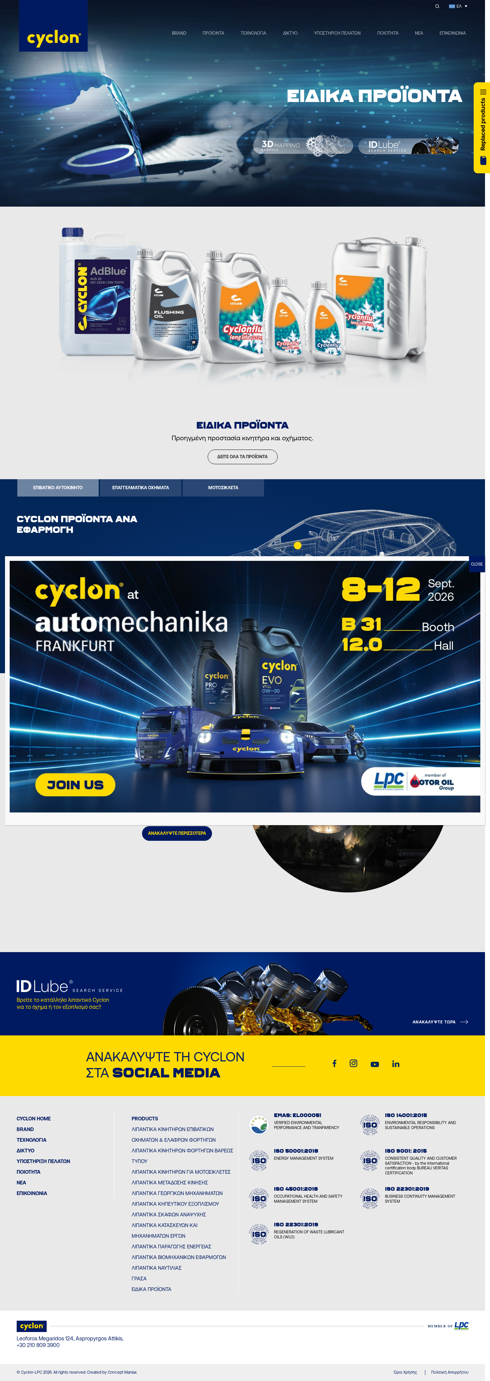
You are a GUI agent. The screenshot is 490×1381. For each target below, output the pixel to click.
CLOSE (477, 564)
